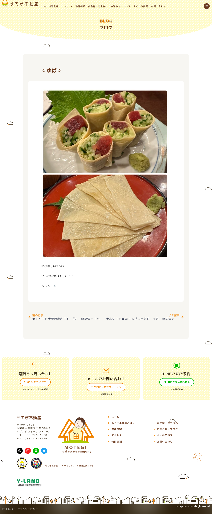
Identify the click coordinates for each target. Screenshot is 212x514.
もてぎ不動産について (56, 6)
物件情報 (80, 6)
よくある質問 (140, 6)
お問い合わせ (158, 6)
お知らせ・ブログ (120, 6)
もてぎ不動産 (29, 418)
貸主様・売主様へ (98, 6)
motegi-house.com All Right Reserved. (193, 506)
